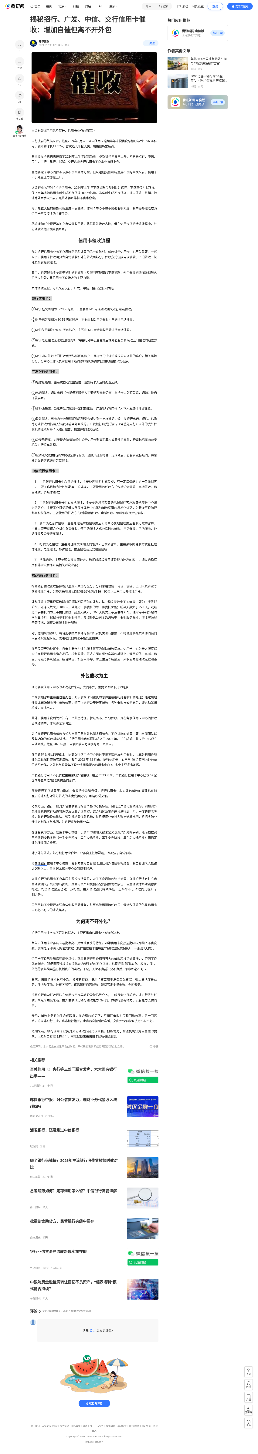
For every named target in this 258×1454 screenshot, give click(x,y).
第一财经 (35, 1207)
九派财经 (35, 1085)
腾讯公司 (89, 1441)
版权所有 (99, 1441)
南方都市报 (36, 1116)
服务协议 (64, 1426)
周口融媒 (35, 1176)
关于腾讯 (35, 1426)
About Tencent (49, 1426)
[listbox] (94, 1179)
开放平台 (87, 1426)
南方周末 (35, 1237)
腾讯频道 (146, 1426)
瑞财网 (34, 1146)
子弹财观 (35, 1298)
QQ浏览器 (134, 1426)
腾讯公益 (122, 1426)
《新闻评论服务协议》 (81, 1311)
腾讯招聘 (110, 1426)
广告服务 (99, 1426)
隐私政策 (75, 1426)
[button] (217, 33)
